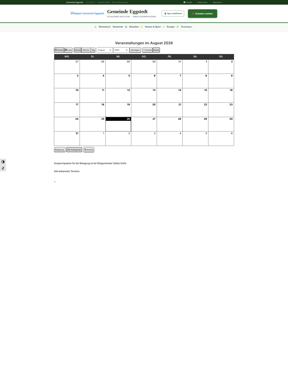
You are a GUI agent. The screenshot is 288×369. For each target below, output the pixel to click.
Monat (78, 50)
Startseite (103, 27)
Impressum (217, 2)
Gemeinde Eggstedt (127, 11)
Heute (156, 50)
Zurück (148, 50)
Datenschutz (202, 2)
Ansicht (89, 150)
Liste (68, 51)
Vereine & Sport (153, 27)
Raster (59, 51)
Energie (171, 27)
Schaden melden (204, 13)
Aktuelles (134, 27)
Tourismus (187, 27)
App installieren (174, 13)
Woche (86, 50)
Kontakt (188, 2)
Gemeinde (118, 27)
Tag (93, 50)
